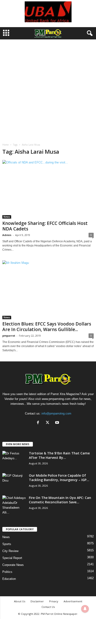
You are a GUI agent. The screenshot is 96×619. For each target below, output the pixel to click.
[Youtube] (57, 423)
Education (9, 579)
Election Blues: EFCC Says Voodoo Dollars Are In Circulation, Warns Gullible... (46, 326)
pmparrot (8, 335)
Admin (6, 235)
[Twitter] (48, 423)
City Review (10, 551)
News (6, 216)
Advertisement (73, 601)
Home (5, 144)
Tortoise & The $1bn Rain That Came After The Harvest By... (59, 455)
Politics (7, 572)
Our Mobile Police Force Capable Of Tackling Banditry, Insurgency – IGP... (59, 477)
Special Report (12, 558)
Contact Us (48, 607)
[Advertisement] (48, 89)
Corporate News (13, 565)
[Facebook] (39, 423)
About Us (19, 601)
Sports (6, 544)
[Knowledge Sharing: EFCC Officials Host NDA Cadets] (48, 189)
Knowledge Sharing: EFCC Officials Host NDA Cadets (45, 226)
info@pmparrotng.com (56, 413)
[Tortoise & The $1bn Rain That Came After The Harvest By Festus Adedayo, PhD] (14, 459)
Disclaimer (37, 601)
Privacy (53, 601)
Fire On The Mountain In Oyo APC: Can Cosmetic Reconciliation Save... (60, 499)
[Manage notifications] (85, 609)
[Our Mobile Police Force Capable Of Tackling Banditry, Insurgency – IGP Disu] (14, 482)
